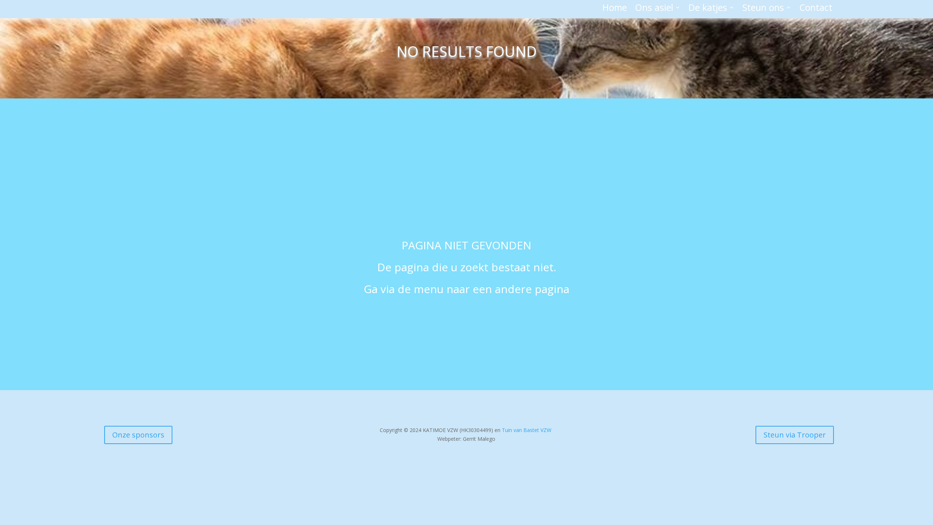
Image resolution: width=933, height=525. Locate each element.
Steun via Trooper (795, 435)
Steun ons (763, 9)
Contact (815, 9)
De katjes (707, 9)
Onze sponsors (138, 435)
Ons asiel (654, 9)
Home (614, 9)
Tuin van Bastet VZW (526, 430)
